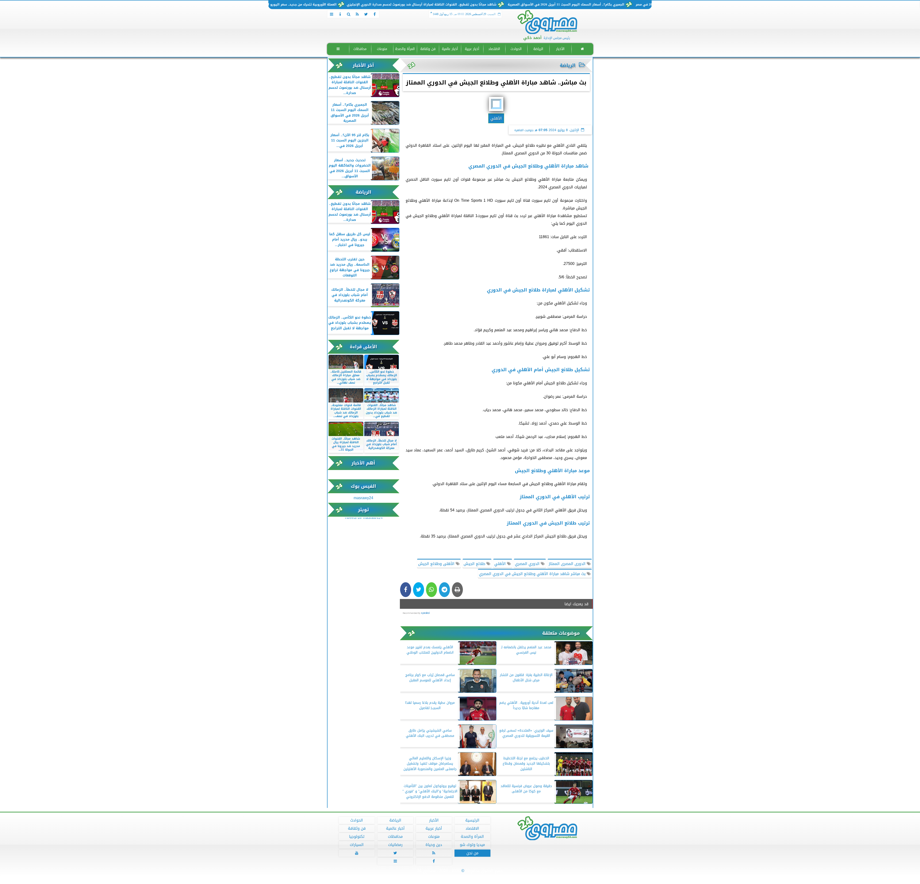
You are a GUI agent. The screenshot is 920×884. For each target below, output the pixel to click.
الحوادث (516, 49)
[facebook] (375, 14)
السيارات (356, 844)
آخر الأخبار (363, 65)
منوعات (382, 49)
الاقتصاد (494, 49)
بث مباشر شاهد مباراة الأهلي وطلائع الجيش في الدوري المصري (533, 573)
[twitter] (366, 14)
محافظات (360, 49)
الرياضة (538, 49)
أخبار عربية (472, 49)
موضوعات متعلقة (561, 633)
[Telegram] (444, 589)
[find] (349, 14)
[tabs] (331, 14)
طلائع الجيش (475, 563)
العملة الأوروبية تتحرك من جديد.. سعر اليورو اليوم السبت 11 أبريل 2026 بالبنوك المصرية (318, 4)
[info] (340, 14)
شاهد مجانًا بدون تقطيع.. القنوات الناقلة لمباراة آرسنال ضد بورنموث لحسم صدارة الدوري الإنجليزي (469, 4)
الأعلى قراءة (363, 346)
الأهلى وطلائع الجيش (437, 563)
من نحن (472, 852)
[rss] (357, 14)
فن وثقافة (427, 49)
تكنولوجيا (356, 836)
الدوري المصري (528, 563)
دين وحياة (434, 844)
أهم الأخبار (363, 463)
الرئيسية (472, 820)
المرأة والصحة (405, 49)
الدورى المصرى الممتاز (568, 563)
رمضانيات (395, 844)
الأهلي (500, 563)
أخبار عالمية (450, 49)
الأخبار (560, 49)
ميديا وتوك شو (472, 844)
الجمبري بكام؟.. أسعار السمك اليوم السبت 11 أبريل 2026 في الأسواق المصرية (613, 4)
